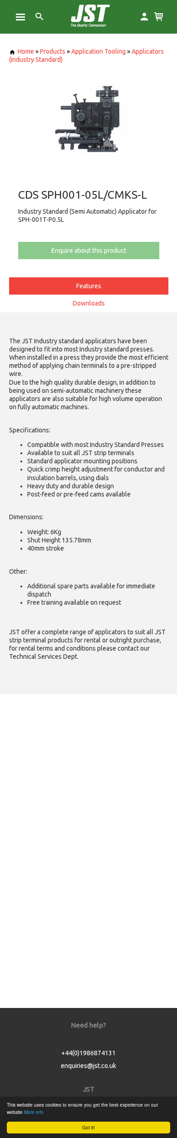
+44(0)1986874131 (88, 1053)
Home (26, 51)
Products (52, 51)
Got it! (88, 1127)
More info (34, 1111)
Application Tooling (98, 51)
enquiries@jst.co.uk (88, 1065)
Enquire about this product (88, 250)
